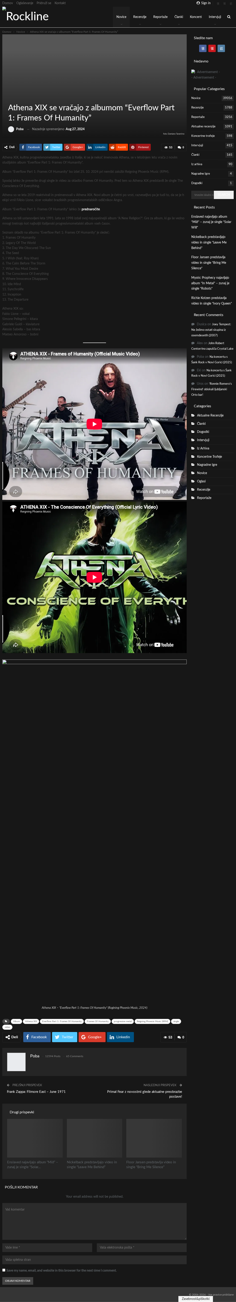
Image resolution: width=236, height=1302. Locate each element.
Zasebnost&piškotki (195, 1299)
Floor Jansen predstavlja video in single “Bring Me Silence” (208, 263)
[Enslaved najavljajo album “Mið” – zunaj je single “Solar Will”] (35, 1138)
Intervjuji (215, 17)
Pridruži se (44, 3)
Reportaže (160, 17)
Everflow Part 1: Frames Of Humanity (62, 1021)
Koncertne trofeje (203, 136)
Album (16, 1021)
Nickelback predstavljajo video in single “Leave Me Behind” (209, 242)
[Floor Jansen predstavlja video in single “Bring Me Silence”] (154, 1138)
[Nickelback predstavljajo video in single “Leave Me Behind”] (94, 1138)
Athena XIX (31, 1021)
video (7, 1027)
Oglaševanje (24, 3)
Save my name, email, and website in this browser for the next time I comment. (61, 1270)
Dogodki (196, 183)
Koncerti (196, 17)
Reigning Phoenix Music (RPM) (152, 1021)
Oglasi (201, 481)
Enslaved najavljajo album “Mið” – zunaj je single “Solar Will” (211, 222)
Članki (178, 17)
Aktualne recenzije (203, 126)
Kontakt (60, 3)
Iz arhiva (196, 164)
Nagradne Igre (200, 173)
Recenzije (139, 17)
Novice (121, 17)
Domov (7, 3)
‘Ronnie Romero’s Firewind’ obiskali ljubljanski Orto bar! (211, 389)
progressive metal (123, 1021)
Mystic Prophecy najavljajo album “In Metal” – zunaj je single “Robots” (210, 283)
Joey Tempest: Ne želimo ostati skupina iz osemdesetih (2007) (211, 330)
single (176, 1021)
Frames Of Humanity (98, 1021)
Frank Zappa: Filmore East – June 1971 (36, 1092)
